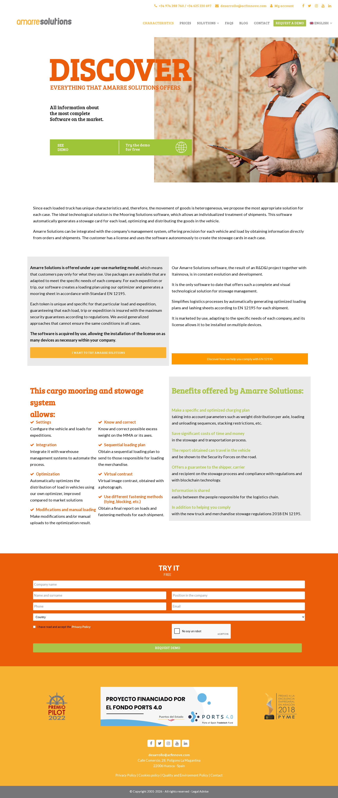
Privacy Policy (81, 626)
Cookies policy (149, 775)
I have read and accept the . (64, 626)
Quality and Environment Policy (185, 775)
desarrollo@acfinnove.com (243, 5)
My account (284, 5)
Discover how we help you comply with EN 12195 (240, 359)
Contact (216, 775)
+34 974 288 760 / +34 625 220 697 (184, 5)
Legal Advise (200, 791)
